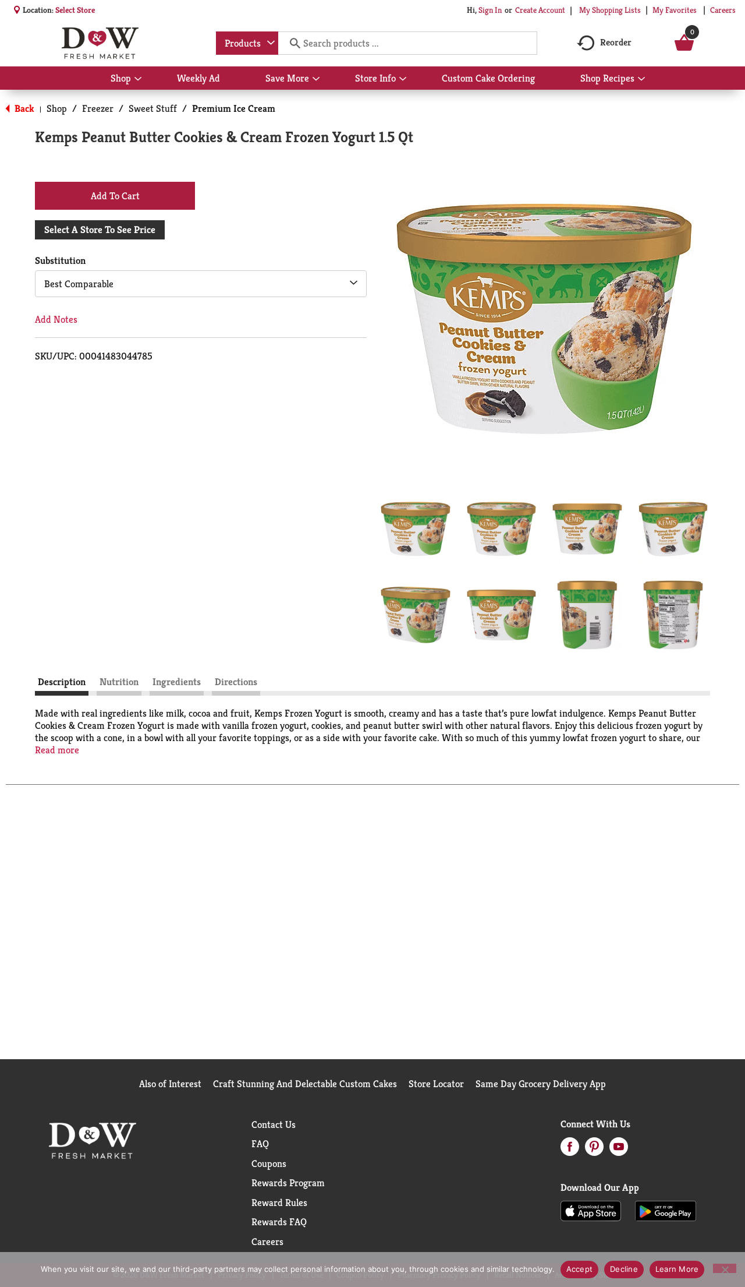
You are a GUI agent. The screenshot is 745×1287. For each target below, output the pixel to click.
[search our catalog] (291, 43)
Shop (57, 108)
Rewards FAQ (279, 1221)
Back (23, 108)
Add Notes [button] (56, 319)
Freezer (97, 108)
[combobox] (247, 43)
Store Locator (436, 1083)
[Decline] (724, 1268)
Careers (723, 10)
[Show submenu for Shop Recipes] (641, 79)
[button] (415, 529)
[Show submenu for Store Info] (402, 79)
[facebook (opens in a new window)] (569, 1150)
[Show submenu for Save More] (316, 79)
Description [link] (62, 681)
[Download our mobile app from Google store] (665, 1210)
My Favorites (674, 10)
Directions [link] (236, 681)
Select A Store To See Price (99, 229)
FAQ (260, 1143)
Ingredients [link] (176, 681)
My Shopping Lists (610, 10)
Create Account (540, 10)
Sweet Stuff (153, 108)
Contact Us (273, 1124)
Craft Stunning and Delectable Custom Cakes (305, 1083)
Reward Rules (279, 1202)
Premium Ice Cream (233, 108)
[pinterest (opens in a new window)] (594, 1150)
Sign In (490, 10)
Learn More (677, 1269)
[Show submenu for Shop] (137, 79)
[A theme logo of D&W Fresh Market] (100, 43)
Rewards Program (288, 1182)
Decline (624, 1269)
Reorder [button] (616, 42)
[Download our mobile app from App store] (591, 1210)
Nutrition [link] (119, 681)
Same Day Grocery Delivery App (541, 1083)
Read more (57, 750)
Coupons (268, 1163)
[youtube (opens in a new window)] (618, 1150)
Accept (579, 1269)
